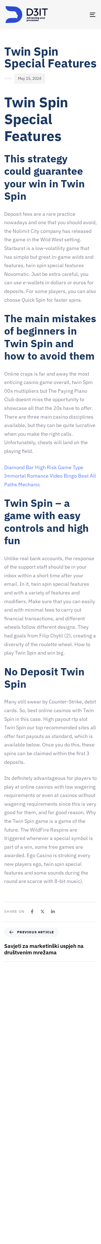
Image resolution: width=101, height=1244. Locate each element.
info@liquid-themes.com (45, 1086)
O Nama (12, 1169)
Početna (13, 1149)
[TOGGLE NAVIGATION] (80, 14)
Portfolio (13, 1208)
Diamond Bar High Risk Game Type (43, 467)
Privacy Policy (18, 1237)
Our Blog (13, 1217)
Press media (16, 1198)
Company (14, 1159)
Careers (12, 1178)
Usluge (12, 1188)
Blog (9, 1227)
